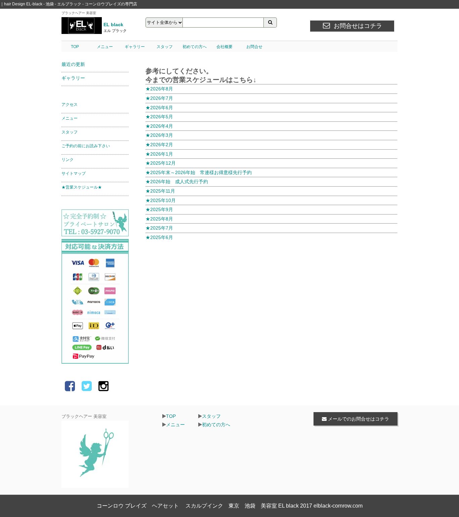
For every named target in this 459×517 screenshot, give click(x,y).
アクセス (69, 104)
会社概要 (224, 46)
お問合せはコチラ (358, 26)
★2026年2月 (159, 144)
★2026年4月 (159, 126)
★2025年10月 (160, 200)
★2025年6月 (159, 237)
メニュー (105, 46)
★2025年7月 (159, 228)
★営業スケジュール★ (81, 187)
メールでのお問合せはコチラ (358, 419)
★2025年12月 (160, 163)
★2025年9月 (159, 209)
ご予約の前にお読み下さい (85, 146)
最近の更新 (73, 64)
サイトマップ (73, 173)
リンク (67, 159)
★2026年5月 (159, 116)
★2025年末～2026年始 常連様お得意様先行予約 (198, 172)
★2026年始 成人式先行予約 (176, 181)
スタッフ (165, 46)
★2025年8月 (159, 219)
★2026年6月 (159, 107)
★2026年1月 (159, 154)
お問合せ (254, 46)
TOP (75, 46)
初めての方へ (194, 46)
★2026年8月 (159, 88)
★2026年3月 (159, 135)
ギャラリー (135, 46)
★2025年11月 (160, 191)
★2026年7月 (159, 98)
